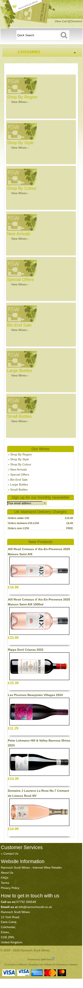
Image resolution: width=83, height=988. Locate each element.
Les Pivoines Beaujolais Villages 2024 (35, 695)
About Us (7, 872)
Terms (5, 882)
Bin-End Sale (19, 479)
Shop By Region (21, 454)
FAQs (4, 877)
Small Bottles (19, 489)
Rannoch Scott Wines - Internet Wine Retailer (31, 867)
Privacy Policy (10, 888)
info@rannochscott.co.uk (35, 907)
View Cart (61, 21)
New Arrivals (18, 469)
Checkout (75, 21)
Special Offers (19, 474)
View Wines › (20, 102)
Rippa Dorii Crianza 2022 (25, 649)
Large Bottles (19, 484)
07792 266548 (26, 902)
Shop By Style (19, 459)
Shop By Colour (20, 464)
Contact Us (10, 853)
